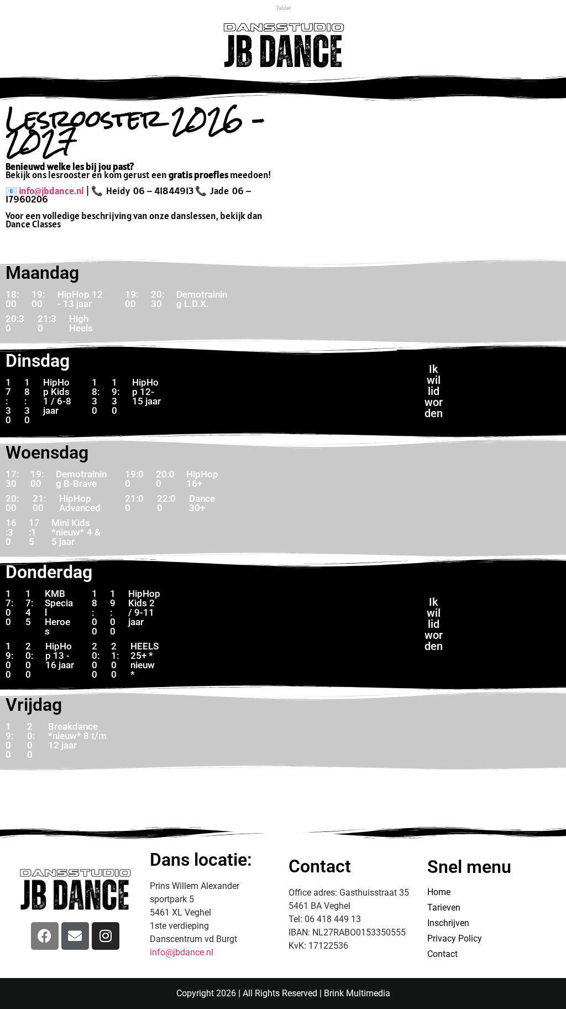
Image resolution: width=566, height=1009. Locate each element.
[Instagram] (105, 936)
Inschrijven (448, 923)
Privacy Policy (454, 938)
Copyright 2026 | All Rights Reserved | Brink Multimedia (283, 993)
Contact (442, 954)
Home (438, 892)
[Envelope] (75, 936)
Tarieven (443, 907)
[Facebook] (45, 936)
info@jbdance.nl (51, 191)
